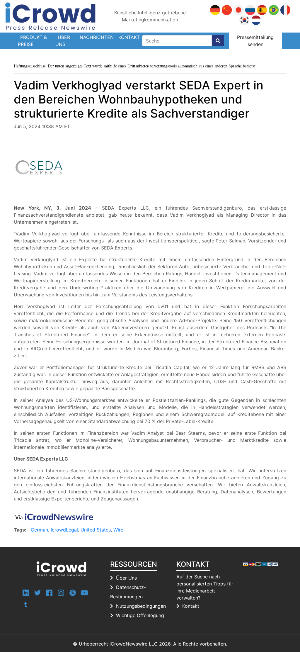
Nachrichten (97, 37)
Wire (118, 530)
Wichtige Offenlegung (140, 615)
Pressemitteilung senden (255, 40)
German (39, 530)
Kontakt (129, 37)
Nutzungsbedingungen (141, 606)
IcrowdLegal (64, 530)
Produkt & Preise (32, 40)
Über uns (62, 40)
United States (96, 530)
